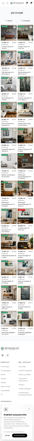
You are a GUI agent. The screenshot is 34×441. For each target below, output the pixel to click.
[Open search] (7, 3)
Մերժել (7, 435)
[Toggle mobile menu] (3, 3)
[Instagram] (7, 355)
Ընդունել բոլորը (19, 435)
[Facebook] (2, 355)
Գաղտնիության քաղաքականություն (14, 431)
